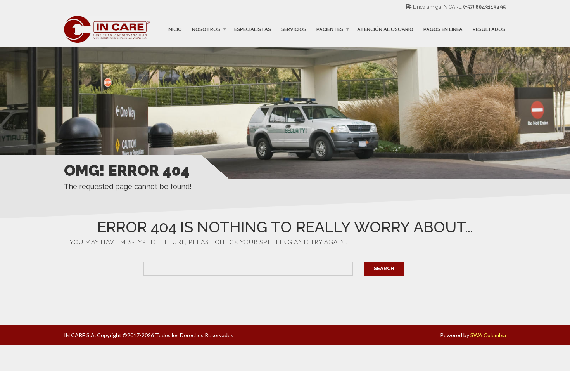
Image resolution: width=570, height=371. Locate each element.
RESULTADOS (489, 29)
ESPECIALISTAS (252, 29)
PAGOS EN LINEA (443, 29)
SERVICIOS (293, 29)
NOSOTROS (206, 29)
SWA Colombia (488, 335)
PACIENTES (329, 29)
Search (384, 268)
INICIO (175, 29)
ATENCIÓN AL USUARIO (385, 29)
